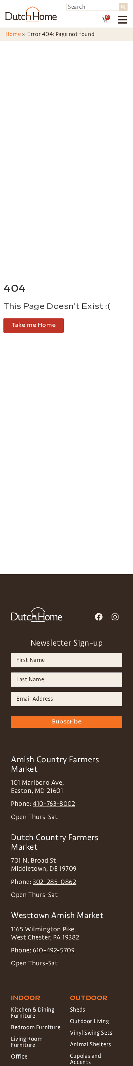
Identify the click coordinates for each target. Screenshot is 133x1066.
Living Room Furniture (27, 1042)
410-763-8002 (54, 804)
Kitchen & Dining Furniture (33, 1012)
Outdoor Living (89, 1021)
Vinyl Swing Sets (91, 1032)
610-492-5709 (54, 950)
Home (13, 34)
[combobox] (92, 7)
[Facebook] (99, 617)
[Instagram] (115, 617)
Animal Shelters (90, 1044)
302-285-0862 (54, 882)
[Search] (123, 7)
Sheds (77, 1009)
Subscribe (66, 722)
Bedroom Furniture (35, 1027)
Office (19, 1056)
